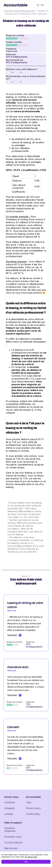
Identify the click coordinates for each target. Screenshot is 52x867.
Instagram (9, 808)
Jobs (28, 802)
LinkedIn (8, 813)
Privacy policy (33, 808)
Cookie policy (33, 813)
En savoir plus (31, 857)
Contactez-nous (12, 836)
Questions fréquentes (10, 829)
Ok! (26, 862)
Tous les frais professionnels (19, 10)
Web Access (10, 848)
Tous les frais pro (13, 842)
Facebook (9, 802)
